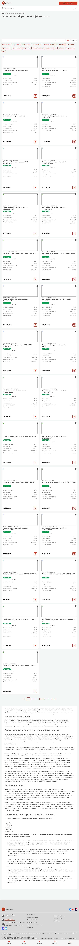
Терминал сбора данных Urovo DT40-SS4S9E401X (19, 482)
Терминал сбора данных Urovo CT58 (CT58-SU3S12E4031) (17, 345)
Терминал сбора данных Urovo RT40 (15, 116)
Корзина (39, 942)
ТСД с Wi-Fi (26, 48)
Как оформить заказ (59, 916)
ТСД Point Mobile (49, 44)
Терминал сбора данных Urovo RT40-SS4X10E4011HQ (15, 391)
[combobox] (38, 8)
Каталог (24, 943)
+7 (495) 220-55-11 (9, 914)
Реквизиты (56, 921)
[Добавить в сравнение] (37, 57)
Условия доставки (32, 919)
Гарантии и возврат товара (35, 925)
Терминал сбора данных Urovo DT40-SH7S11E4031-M (15, 528)
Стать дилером (57, 918)
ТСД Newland (60, 44)
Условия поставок (32, 917)
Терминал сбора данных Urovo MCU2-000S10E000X (15, 162)
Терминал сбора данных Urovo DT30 (15, 70)
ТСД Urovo (16, 44)
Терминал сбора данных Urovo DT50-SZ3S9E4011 (19, 665)
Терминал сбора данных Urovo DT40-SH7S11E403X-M (54, 528)
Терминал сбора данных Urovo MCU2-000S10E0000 (54, 116)
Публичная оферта (7, 934)
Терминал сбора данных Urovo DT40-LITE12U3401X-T (54, 437)
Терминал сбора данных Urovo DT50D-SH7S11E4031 (16, 299)
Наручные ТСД (70, 48)
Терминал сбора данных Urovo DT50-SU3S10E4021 (58, 574)
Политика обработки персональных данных (14, 933)
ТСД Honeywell (25, 44)
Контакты (30, 927)
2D (56, 48)
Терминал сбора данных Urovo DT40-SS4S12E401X (59, 482)
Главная (4, 13)
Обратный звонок (68, 3)
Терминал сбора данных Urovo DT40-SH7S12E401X (20, 574)
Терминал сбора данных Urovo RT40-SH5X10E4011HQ (54, 391)
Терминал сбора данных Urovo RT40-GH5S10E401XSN (54, 162)
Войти (69, 943)
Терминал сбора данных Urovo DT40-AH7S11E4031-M (54, 208)
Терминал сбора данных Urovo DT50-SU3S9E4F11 (19, 619)
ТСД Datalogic (70, 44)
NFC (3, 51)
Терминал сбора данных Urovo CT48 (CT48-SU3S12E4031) (56, 299)
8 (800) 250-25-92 (9, 916)
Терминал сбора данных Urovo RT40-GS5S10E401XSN (15, 208)
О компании (31, 914)
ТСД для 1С (49, 48)
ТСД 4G (61, 48)
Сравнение (54, 942)
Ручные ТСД (5, 48)
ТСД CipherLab (37, 44)
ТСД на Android (16, 48)
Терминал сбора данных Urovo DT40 (54, 70)
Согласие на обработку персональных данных (41, 933)
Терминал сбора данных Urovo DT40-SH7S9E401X (19, 253)
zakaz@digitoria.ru (9, 919)
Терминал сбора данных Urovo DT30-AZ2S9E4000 (20, 436)
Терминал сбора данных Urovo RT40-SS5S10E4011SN (54, 345)
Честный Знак (6, 44)
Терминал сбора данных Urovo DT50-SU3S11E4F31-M (59, 620)
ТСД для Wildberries (38, 48)
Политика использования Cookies (66, 933)
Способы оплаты (32, 922)
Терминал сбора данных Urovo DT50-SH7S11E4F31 (58, 253)
